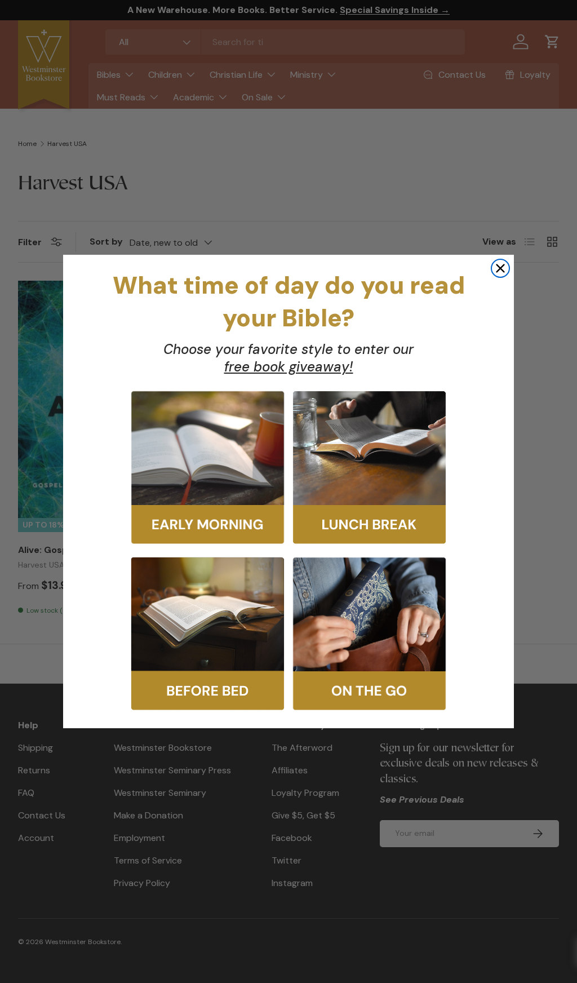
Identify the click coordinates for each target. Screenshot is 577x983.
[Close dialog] (500, 268)
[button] (207, 467)
